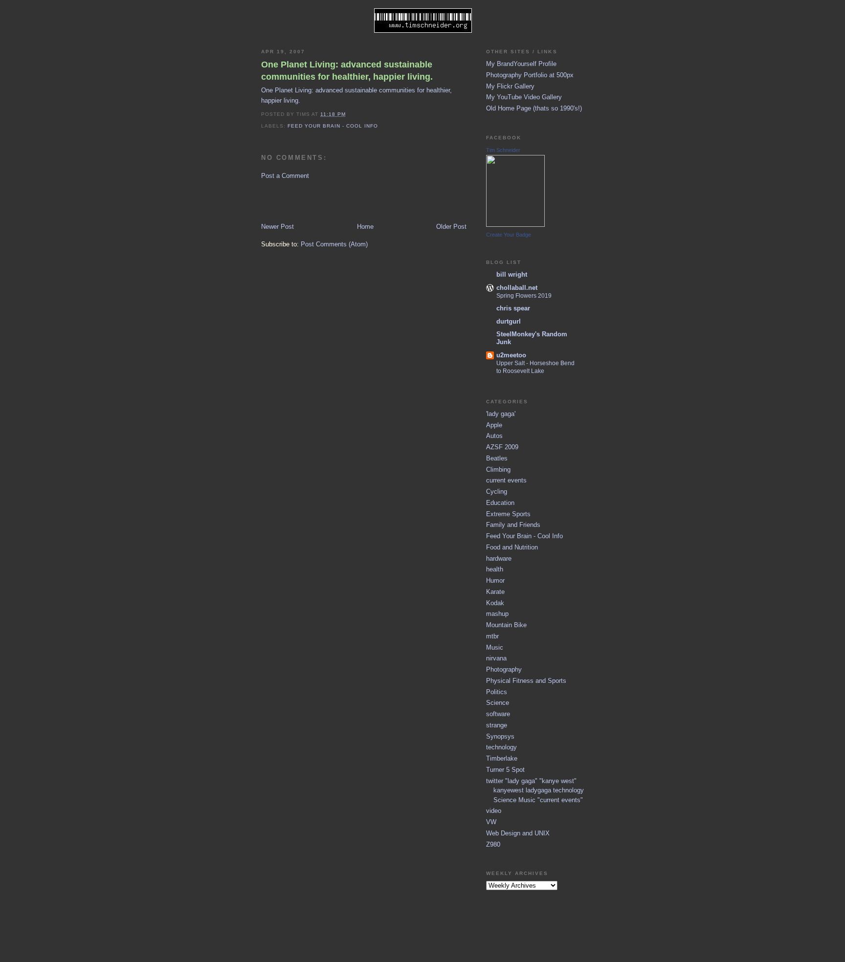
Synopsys (500, 736)
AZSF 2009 (502, 447)
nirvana (496, 658)
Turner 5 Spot (505, 769)
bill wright (511, 274)
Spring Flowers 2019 (524, 295)
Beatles (497, 458)
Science (497, 702)
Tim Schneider (503, 150)
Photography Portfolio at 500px (530, 75)
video (493, 810)
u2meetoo (511, 355)
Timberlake (501, 758)
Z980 (493, 844)
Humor (495, 580)
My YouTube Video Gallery (524, 97)
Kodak (495, 603)
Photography (504, 669)
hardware (498, 558)
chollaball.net (516, 287)
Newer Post (277, 226)
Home (365, 226)
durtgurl (508, 321)
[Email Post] (349, 114)
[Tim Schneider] (515, 224)
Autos (494, 435)
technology (501, 747)
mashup (497, 613)
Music (494, 647)
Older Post (451, 226)
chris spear (513, 308)
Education (500, 502)
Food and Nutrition (512, 547)
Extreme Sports (508, 514)
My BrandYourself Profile (521, 63)
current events (506, 480)
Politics (496, 692)
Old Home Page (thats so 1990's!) (534, 108)
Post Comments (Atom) (334, 244)
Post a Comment (285, 175)
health (494, 569)
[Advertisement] (318, 200)
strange (496, 725)
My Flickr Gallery (510, 86)
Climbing (498, 469)
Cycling (496, 491)
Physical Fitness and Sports (526, 680)
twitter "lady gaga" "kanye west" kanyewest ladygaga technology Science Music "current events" (535, 790)
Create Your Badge (508, 235)
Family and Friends (513, 524)
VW (491, 822)
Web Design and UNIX (518, 833)
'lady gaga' (500, 413)
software (498, 714)
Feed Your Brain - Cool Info (333, 126)
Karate (495, 591)
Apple (494, 425)
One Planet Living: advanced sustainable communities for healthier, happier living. (347, 71)
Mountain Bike (506, 625)
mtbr (492, 636)
